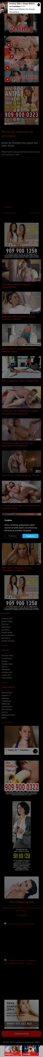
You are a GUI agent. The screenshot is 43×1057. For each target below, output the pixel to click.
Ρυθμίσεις (12, 536)
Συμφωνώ (30, 536)
